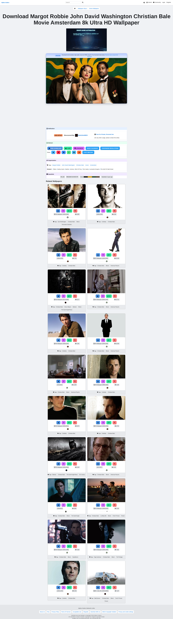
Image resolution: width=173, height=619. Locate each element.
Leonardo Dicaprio (94, 169)
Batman (75, 307)
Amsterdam (93, 165)
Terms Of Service (66, 612)
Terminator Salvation (67, 224)
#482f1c (98, 176)
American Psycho (115, 265)
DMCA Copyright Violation (109, 612)
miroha (111, 217)
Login (163, 2)
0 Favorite (79, 148)
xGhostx (111, 511)
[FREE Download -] (98, 505)
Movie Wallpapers (94, 8)
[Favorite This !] (103, 505)
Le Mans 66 (103, 515)
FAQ (48, 612)
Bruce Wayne (68, 307)
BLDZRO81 (71, 470)
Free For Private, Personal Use (105, 134)
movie (87, 165)
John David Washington (68, 165)
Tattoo (54, 169)
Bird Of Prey (78, 169)
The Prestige (119, 557)
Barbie (67, 169)
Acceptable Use (77, 612)
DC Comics (82, 474)
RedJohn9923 (83, 135)
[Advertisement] (86, 115)
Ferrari (122, 515)
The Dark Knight (75, 515)
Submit (150, 2)
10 (109, 296)
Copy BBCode (88, 152)
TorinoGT (111, 261)
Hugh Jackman (97, 557)
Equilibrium (75, 557)
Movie (78, 221)
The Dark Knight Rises (66, 309)
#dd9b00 (90, 176)
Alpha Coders (5, 2)
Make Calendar (92, 148)
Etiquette (85, 612)
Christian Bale (80, 165)
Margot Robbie (56, 165)
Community (157, 2)
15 (70, 211)
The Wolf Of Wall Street (106, 169)
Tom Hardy (85, 169)
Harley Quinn (61, 169)
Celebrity (104, 221)
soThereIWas (71, 511)
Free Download (55, 148)
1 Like (68, 148)
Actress (71, 169)
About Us (42, 612)
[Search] (83, 2)
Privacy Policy (55, 612)
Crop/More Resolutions (110, 148)
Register (168, 2)
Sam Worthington (62, 221)
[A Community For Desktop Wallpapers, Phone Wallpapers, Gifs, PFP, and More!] (74, 8)
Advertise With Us (95, 612)
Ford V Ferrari (116, 515)
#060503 (86, 176)
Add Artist (58, 135)
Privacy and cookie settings (125, 612)
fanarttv (71, 217)
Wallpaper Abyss (82, 8)
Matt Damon (97, 598)
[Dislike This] (115, 505)
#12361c (94, 176)
